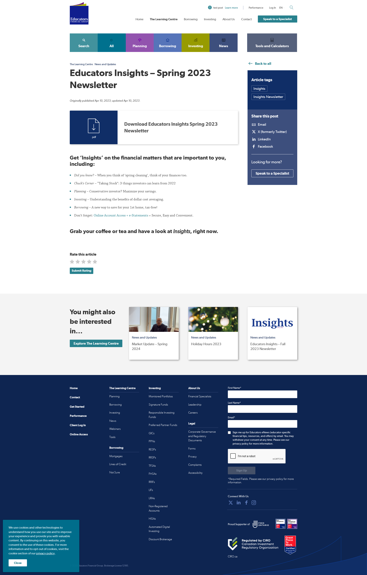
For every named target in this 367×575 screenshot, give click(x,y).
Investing (210, 19)
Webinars (115, 429)
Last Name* (234, 402)
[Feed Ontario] (261, 524)
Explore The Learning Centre (96, 343)
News (223, 46)
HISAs (152, 518)
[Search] (291, 7)
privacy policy (45, 553)
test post (225, 7)
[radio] (72, 262)
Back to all (262, 64)
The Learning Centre (164, 19)
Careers (193, 412)
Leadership (194, 404)
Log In (272, 7)
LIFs (151, 490)
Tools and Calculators (272, 46)
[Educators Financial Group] (79, 13)
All (112, 46)
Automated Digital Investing (159, 529)
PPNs (152, 441)
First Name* (234, 387)
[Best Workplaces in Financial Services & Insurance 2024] (292, 524)
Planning (140, 46)
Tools (112, 437)
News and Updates (105, 64)
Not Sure (114, 472)
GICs (151, 433)
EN (281, 7)
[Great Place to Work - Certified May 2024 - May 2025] (290, 545)
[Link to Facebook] (246, 502)
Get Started (77, 406)
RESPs (152, 449)
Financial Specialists (199, 396)
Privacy (192, 456)
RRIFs (152, 482)
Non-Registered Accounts (158, 508)
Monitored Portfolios (161, 396)
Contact (246, 19)
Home (139, 19)
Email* (231, 417)
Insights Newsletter (268, 97)
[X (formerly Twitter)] (231, 502)
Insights (259, 88)
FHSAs (153, 473)
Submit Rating (81, 270)
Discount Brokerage (160, 539)
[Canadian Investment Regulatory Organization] (253, 544)
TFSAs (152, 465)
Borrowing (190, 19)
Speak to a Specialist (277, 19)
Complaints (195, 464)
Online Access (79, 434)
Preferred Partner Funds (163, 425)
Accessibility (195, 473)
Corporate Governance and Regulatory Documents (202, 436)
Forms (192, 448)
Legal (191, 423)
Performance (256, 7)
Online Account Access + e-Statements (121, 215)
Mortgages (116, 456)
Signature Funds (158, 404)
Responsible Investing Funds (162, 415)
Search (83, 46)
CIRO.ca (232, 556)
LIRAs (152, 498)
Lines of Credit (117, 464)
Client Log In (78, 425)
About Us (228, 19)
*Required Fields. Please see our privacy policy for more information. (261, 480)
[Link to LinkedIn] (238, 502)
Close (18, 563)
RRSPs (152, 457)
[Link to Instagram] (253, 502)
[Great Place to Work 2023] (281, 524)
